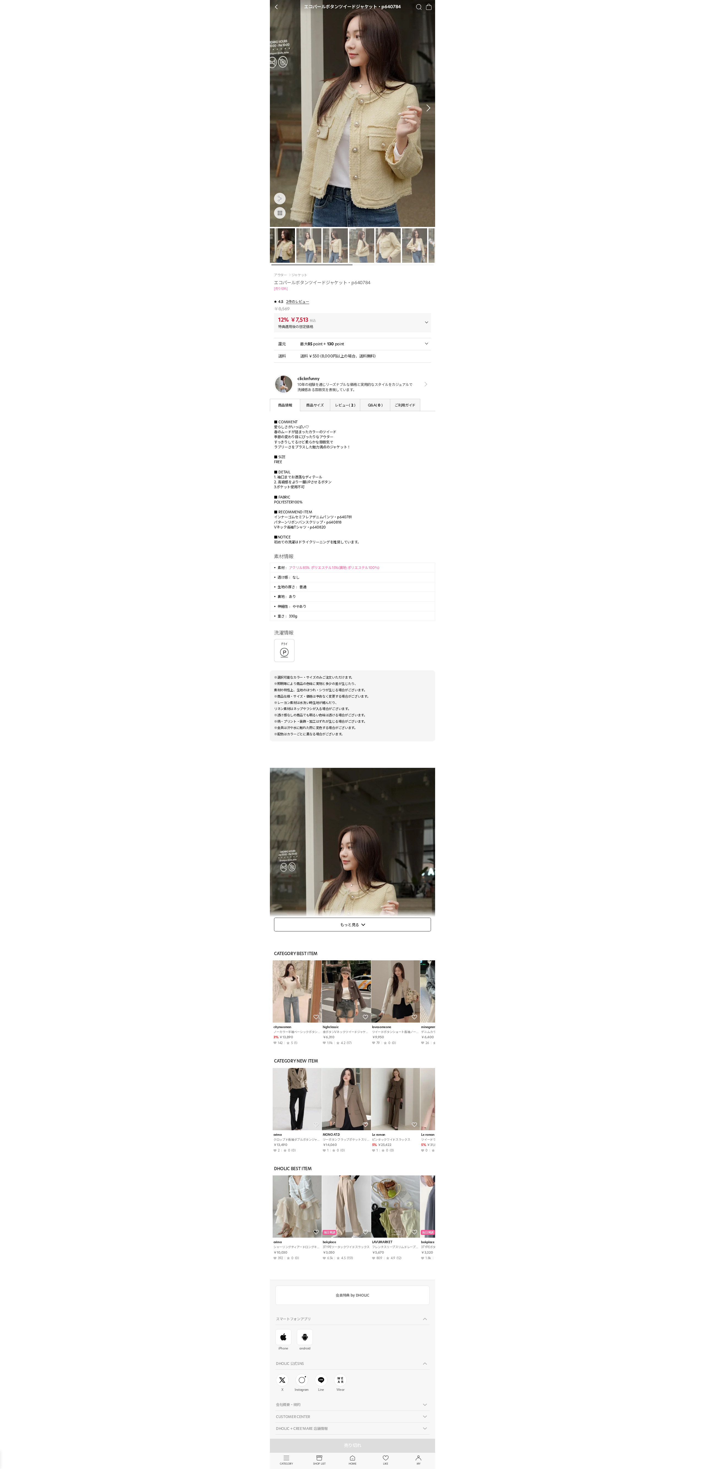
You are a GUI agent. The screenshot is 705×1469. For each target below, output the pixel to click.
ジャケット (299, 275)
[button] (426, 107)
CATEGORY (286, 1463)
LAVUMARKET (382, 1242)
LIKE (385, 1463)
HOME (352, 1463)
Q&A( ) (375, 405)
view (425, 384)
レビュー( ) (345, 405)
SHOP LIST (319, 1463)
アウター (280, 275)
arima (277, 1135)
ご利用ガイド (405, 405)
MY (419, 1463)
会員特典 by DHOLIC (352, 1295)
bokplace (329, 1242)
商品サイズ (315, 405)
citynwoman (282, 1027)
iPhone (283, 1348)
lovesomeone (381, 1027)
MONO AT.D (331, 1135)
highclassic (330, 1027)
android (304, 1348)
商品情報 (285, 405)
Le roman (378, 1135)
